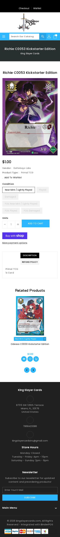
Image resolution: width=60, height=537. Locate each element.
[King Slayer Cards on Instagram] (30, 3)
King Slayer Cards (30, 53)
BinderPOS (47, 524)
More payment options (14, 242)
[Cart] (55, 36)
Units (5, 218)
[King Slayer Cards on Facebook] (18, 3)
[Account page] (49, 36)
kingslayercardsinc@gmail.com (30, 440)
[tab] (29, 255)
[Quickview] (24, 359)
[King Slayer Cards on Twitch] (41, 3)
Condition (8, 184)
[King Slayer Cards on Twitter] (24, 3)
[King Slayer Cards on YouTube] (36, 3)
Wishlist (37, 8)
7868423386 (30, 426)
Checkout (24, 8)
